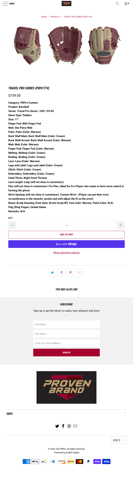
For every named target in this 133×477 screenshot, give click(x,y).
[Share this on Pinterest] (70, 272)
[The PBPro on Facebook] (63, 426)
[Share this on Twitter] (52, 272)
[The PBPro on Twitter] (57, 426)
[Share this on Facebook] (61, 272)
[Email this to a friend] (79, 272)
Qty (10, 218)
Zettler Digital (72, 452)
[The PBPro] (66, 3)
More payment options (67, 252)
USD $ (116, 440)
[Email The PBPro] (75, 426)
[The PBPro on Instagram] (69, 426)
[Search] (117, 3)
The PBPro (61, 449)
